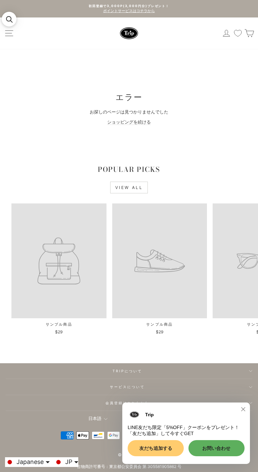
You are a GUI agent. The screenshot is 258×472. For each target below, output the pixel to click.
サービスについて (127, 387)
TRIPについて (127, 371)
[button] (9, 19)
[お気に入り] (237, 33)
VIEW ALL (129, 187)
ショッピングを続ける (129, 122)
